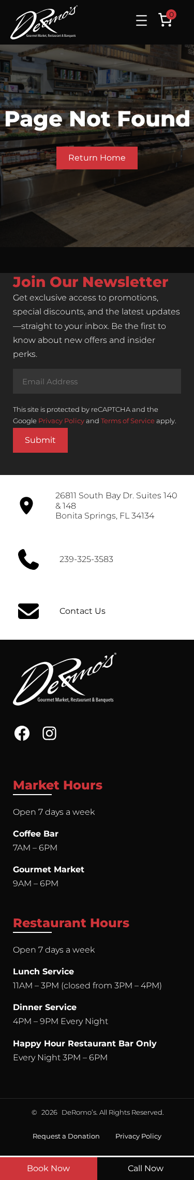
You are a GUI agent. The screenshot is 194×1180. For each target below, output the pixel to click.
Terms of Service (128, 420)
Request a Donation (66, 1136)
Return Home (97, 158)
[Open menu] (141, 20)
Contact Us (82, 611)
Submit (40, 440)
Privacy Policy (61, 420)
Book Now (48, 1168)
